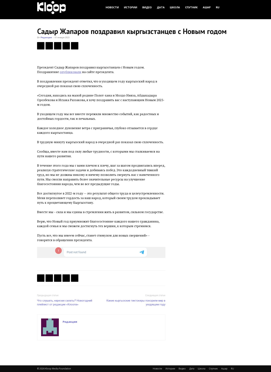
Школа (175, 7)
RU (217, 7)
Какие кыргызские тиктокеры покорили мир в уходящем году (135, 302)
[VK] (57, 45)
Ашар (207, 7)
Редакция (46, 37)
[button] (229, 7)
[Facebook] (40, 45)
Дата (161, 7)
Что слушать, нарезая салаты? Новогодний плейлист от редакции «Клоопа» (64, 302)
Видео (147, 7)
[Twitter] (49, 45)
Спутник (191, 7)
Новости (112, 7)
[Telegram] (66, 45)
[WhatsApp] (74, 45)
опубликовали (70, 72)
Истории (130, 7)
